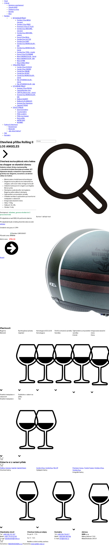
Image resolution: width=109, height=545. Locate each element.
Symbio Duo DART (23, 41)
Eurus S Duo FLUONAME (25, 54)
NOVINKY (20, 122)
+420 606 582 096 (65, 536)
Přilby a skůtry (22, 114)
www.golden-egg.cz (37, 544)
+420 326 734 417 (63, 534)
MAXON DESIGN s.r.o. (15, 544)
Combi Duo (49, 468)
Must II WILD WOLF (23, 63)
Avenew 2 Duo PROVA (24, 88)
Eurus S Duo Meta (23, 37)
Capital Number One (24, 90)
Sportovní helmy (22, 110)
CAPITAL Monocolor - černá (26, 92)
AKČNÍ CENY (21, 120)
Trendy (86, 468)
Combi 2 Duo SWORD (24, 69)
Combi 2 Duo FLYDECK (24, 67)
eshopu (2, 224)
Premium (76, 468)
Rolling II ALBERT (22, 99)
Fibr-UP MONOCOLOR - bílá (26, 84)
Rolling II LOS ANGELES (24, 101)
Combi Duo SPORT (23, 73)
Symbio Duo (77, 470)
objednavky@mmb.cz (12, 538)
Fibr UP (55, 468)
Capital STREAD (22, 105)
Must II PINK (21, 61)
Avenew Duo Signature (24, 103)
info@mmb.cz (64, 538)
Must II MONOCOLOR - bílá (26, 58)
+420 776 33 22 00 (10, 536)
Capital (13, 468)
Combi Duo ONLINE (23, 71)
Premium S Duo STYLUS (25, 26)
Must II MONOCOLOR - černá (26, 56)
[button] (72, 180)
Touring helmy (22, 112)
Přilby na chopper (23, 116)
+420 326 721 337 (9, 534)
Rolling (2, 468)
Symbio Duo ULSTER (24, 39)
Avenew (8, 468)
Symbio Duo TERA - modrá (26, 52)
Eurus (81, 468)
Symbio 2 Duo (99, 468)
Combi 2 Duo (40, 468)
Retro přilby (21, 118)
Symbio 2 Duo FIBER (23, 24)
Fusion (91, 468)
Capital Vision (21, 468)
